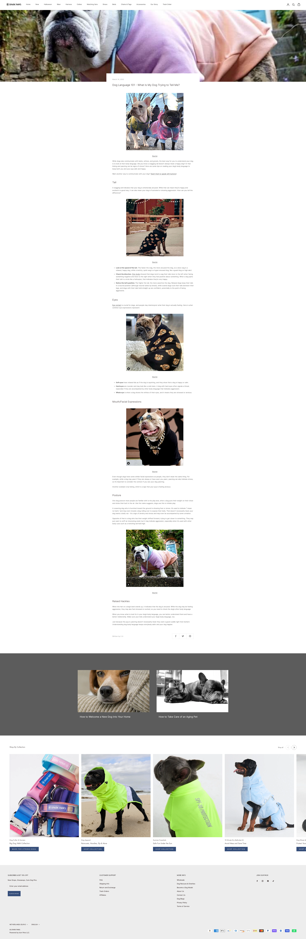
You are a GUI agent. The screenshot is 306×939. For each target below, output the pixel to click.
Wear (59, 4)
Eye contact (116, 305)
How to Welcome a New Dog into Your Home (105, 716)
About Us (180, 891)
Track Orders (104, 891)
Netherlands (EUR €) (18, 924)
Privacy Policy (182, 903)
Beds (114, 4)
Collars (79, 4)
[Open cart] (299, 4)
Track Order (167, 4)
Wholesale (181, 880)
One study (136, 274)
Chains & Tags (126, 4)
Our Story (154, 4)
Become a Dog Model (185, 887)
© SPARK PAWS (15, 930)
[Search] (293, 4)
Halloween (48, 4)
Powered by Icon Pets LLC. (20, 933)
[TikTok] (273, 881)
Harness (69, 4)
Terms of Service (183, 906)
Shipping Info (104, 884)
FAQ (101, 880)
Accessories (141, 4)
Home (28, 4)
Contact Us (181, 895)
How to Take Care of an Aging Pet (178, 716)
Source (154, 156)
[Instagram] (262, 881)
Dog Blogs (180, 899)
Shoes (105, 4)
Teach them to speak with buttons (163, 174)
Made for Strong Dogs (24, 849)
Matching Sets (92, 4)
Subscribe (14, 893)
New (37, 4)
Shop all (280, 747)
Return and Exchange (107, 887)
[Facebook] (257, 881)
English (35, 924)
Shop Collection (93, 849)
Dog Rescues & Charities (186, 884)
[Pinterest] (268, 881)
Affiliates (102, 895)
